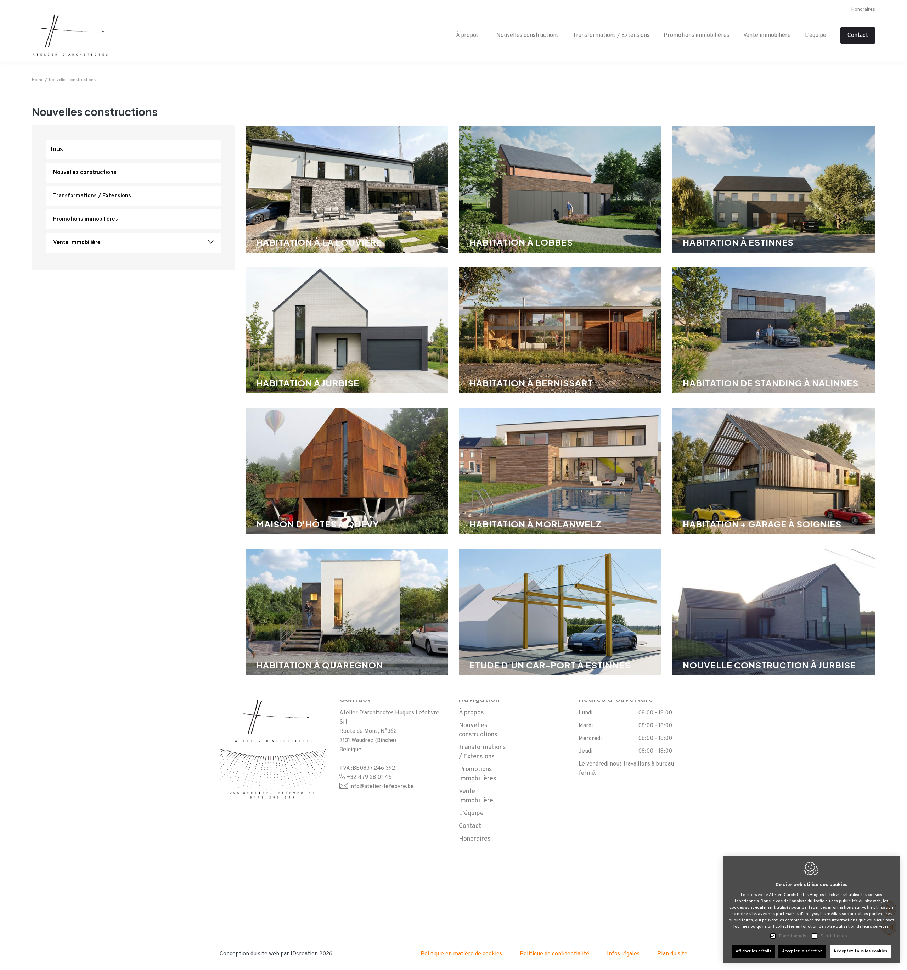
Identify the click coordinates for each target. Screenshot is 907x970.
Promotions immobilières (696, 35)
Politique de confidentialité (554, 954)
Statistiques (834, 936)
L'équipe (815, 35)
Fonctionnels (792, 936)
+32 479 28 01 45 (369, 777)
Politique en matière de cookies (461, 954)
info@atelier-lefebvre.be (381, 786)
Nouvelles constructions (527, 35)
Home (37, 80)
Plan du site (672, 954)
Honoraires (863, 9)
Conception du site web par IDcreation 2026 (276, 954)
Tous (56, 150)
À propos (471, 713)
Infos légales (623, 954)
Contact (857, 35)
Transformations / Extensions (611, 35)
